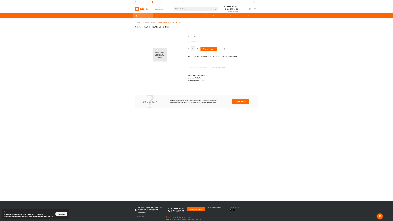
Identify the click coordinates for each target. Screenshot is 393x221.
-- (188, 48)
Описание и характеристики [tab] (198, 68)
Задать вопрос (240, 102)
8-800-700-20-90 (231, 9)
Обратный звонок (196, 209)
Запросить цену (209, 49)
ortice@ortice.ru (215, 207)
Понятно (61, 214)
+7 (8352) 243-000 (231, 7)
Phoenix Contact (198, 42)
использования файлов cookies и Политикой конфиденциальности (28, 216)
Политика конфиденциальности (178, 217)
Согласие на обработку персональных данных (184, 219)
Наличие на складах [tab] (218, 68)
